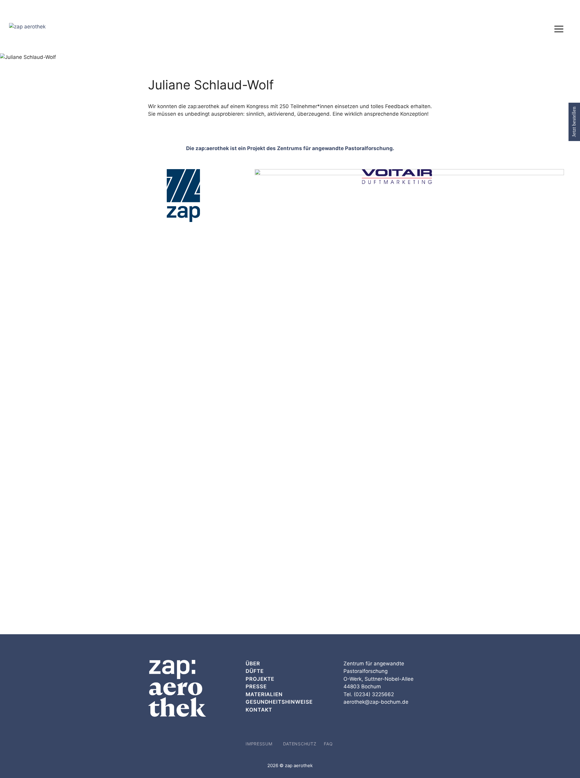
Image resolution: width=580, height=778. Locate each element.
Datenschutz (300, 743)
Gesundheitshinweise (279, 702)
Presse (256, 686)
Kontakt (259, 710)
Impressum (259, 743)
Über (253, 664)
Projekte (260, 679)
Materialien (264, 694)
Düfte (254, 671)
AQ (329, 743)
